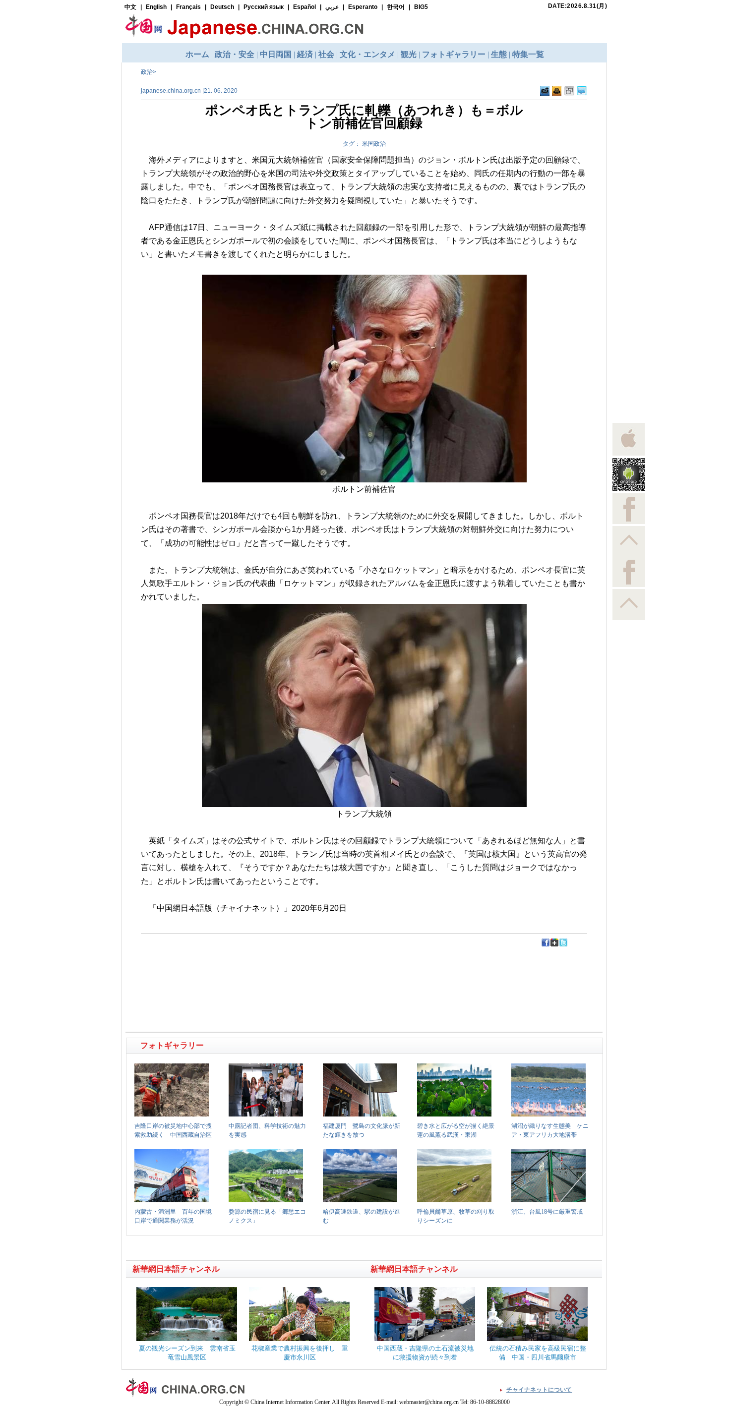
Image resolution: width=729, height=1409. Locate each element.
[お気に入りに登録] (569, 93)
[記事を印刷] (556, 93)
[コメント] (582, 93)
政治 (147, 71)
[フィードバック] (544, 93)
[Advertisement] (246, 970)
